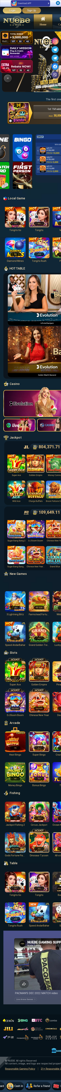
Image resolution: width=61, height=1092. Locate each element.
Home (43, 24)
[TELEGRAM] (55, 49)
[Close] (58, 3)
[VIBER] (55, 75)
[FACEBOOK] (55, 66)
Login (12, 10)
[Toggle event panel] (8, 78)
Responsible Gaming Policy (20, 1068)
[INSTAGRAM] (55, 41)
